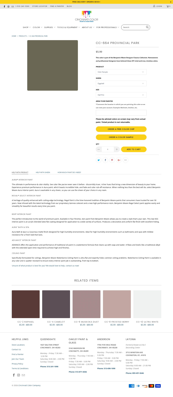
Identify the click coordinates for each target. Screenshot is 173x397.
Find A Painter (57, 6)
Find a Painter (18, 354)
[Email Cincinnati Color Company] (12, 6)
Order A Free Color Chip (121, 129)
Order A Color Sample (121, 137)
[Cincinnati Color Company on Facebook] (4, 6)
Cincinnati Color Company (29, 385)
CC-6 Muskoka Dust (86, 304)
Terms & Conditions (20, 368)
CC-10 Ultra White (147, 304)
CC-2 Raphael (26, 304)
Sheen (98, 78)
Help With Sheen (43, 172)
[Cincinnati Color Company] (86, 16)
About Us (87, 27)
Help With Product (20, 172)
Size (97, 89)
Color (36, 27)
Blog (69, 6)
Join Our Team (18, 359)
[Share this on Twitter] (98, 160)
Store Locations (18, 345)
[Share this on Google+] (119, 160)
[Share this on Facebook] (105, 160)
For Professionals (107, 27)
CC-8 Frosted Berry (117, 304)
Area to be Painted (120, 104)
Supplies (48, 27)
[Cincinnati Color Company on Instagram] (8, 6)
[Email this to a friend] (125, 160)
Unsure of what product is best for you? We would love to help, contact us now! (45, 265)
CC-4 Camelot (56, 304)
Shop (25, 27)
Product (100, 67)
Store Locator (39, 6)
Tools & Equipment (67, 27)
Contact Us (16, 349)
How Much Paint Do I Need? (69, 172)
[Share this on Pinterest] (112, 160)
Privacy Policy (17, 364)
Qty (97, 144)
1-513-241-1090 (22, 6)
